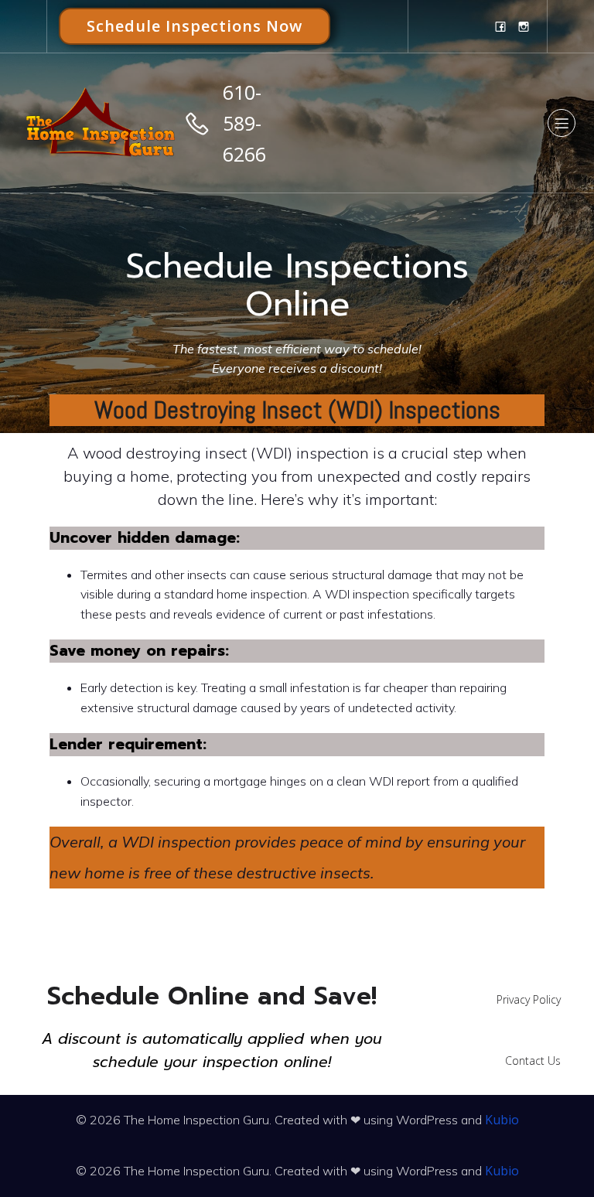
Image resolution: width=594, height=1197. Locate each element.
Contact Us (533, 1060)
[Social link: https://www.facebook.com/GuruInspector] (500, 26)
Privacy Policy (529, 999)
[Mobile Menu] (561, 123)
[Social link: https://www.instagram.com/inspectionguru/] (523, 26)
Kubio (502, 1119)
